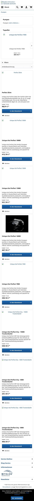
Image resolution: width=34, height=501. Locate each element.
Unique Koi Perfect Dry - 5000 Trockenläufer (13, 381)
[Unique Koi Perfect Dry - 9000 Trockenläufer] (17, 415)
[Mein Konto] (26, 7)
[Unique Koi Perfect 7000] (17, 40)
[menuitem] (5, 7)
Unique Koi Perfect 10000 (11, 140)
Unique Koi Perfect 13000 (11, 188)
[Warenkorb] (31, 7)
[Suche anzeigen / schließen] (17, 7)
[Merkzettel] (22, 7)
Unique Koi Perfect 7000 (17, 49)
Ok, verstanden (17, 498)
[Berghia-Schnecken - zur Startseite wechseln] (9, 2)
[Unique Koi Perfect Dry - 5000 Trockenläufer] (17, 367)
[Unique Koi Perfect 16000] (17, 223)
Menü (7, 7)
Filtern (6, 62)
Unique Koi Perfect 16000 (11, 236)
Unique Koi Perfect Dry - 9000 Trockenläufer (13, 429)
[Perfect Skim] (17, 80)
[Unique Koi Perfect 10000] (17, 128)
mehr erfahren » (14, 23)
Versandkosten (7, 487)
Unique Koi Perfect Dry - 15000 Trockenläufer (13, 333)
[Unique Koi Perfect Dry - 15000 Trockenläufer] (17, 319)
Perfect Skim (6, 93)
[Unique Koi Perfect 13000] (17, 175)
